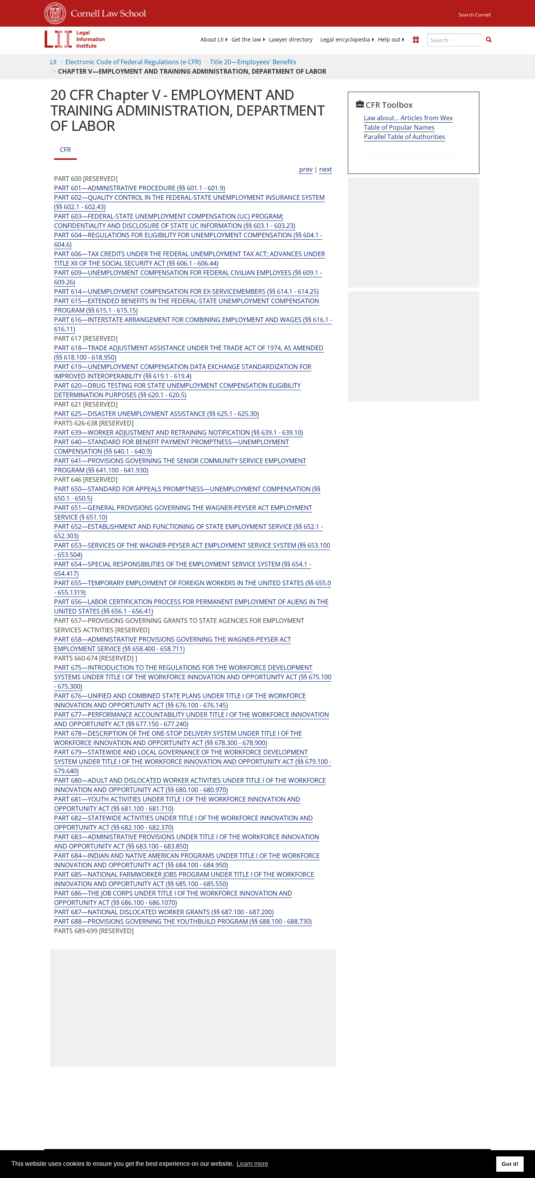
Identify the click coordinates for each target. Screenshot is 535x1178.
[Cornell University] (55, 12)
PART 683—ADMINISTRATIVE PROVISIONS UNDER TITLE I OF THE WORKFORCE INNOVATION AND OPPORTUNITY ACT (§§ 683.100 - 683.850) (186, 841)
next (325, 169)
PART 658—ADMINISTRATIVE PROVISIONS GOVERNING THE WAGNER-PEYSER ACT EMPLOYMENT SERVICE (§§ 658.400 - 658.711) (172, 644)
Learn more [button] (252, 1163)
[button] (489, 39)
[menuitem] (212, 39)
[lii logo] (75, 39)
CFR (65, 149)
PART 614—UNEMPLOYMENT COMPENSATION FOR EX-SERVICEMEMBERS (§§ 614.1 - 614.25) (186, 291)
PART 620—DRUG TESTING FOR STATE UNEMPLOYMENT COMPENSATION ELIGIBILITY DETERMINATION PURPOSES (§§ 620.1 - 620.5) (177, 390)
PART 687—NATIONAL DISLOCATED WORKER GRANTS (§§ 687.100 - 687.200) (164, 912)
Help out (389, 39)
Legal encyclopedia (345, 39)
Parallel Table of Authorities (404, 136)
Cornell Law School (106, 12)
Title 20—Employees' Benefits (253, 62)
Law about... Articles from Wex (408, 118)
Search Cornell (475, 14)
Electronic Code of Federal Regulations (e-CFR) (133, 62)
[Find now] (488, 40)
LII (53, 62)
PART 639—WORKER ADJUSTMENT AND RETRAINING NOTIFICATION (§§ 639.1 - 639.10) (178, 432)
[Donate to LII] (416, 39)
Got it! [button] (510, 1164)
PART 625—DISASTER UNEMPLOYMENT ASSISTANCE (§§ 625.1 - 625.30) (156, 413)
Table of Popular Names (399, 127)
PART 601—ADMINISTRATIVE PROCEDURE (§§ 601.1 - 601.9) (139, 188)
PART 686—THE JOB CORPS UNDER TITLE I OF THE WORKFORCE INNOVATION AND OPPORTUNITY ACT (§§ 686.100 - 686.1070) (173, 898)
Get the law (246, 39)
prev (306, 169)
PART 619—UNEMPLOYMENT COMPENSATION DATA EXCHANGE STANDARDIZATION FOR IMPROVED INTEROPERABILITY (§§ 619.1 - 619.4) (182, 371)
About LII (212, 39)
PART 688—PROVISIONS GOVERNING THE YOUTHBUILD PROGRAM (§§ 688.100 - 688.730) (183, 921)
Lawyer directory (291, 39)
